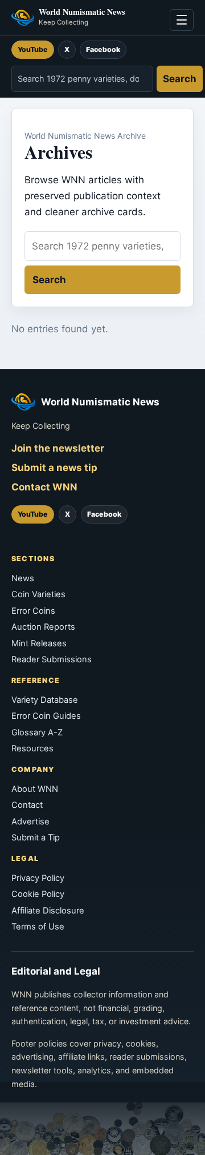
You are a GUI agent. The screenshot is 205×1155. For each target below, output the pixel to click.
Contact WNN (44, 487)
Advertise (30, 821)
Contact (27, 805)
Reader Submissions (51, 659)
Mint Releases (39, 643)
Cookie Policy (37, 894)
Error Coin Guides (46, 716)
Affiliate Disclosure (47, 911)
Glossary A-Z (37, 732)
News (22, 578)
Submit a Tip (35, 837)
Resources (32, 748)
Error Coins (33, 611)
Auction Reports (43, 627)
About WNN (34, 789)
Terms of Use (37, 926)
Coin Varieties (38, 594)
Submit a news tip (54, 467)
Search (179, 78)
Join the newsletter (57, 448)
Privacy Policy (37, 878)
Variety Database (44, 700)
